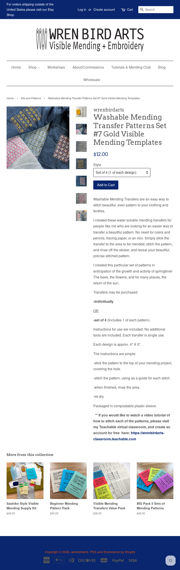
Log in (82, 9)
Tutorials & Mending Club (131, 67)
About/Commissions (88, 67)
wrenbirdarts (79, 552)
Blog (162, 67)
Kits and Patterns (31, 98)
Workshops (56, 67)
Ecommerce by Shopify (119, 552)
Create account (104, 9)
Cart (130, 9)
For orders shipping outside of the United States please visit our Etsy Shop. (30, 9)
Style (97, 164)
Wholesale (91, 79)
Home (16, 67)
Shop (33, 67)
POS (93, 552)
